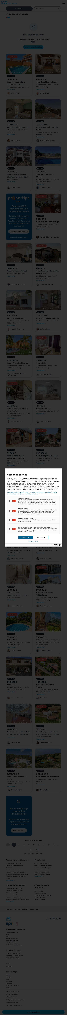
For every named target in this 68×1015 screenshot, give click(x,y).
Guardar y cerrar (33, 541)
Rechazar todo (41, 537)
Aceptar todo (25, 537)
